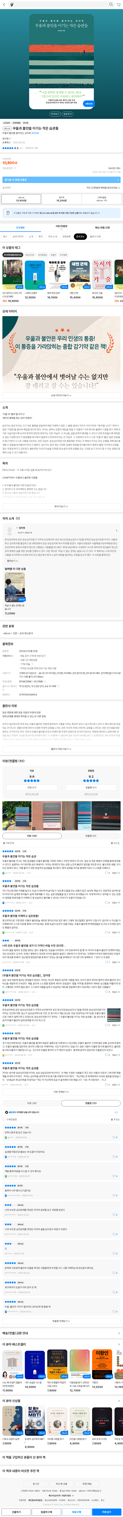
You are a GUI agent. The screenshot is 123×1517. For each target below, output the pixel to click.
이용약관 (22, 1500)
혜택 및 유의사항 (32, 794)
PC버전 (62, 1500)
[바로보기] (17, 815)
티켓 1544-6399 (49, 1490)
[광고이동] (111, 4)
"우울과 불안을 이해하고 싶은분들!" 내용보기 (61, 921)
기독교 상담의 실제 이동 (12, 1427)
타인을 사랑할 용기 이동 (80, 1428)
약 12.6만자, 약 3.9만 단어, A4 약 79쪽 (38, 686)
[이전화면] (4, 4)
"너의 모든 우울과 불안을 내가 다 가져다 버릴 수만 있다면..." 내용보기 (61, 951)
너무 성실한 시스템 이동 (35, 1371)
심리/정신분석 (26, 633)
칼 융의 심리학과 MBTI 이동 (35, 1427)
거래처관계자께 (83, 1500)
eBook (7, 633)
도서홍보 (94, 1500)
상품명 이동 (12, 281)
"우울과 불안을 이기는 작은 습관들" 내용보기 (61, 892)
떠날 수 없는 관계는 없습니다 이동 (15, 593)
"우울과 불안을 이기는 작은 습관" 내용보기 (61, 862)
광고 (102, 1500)
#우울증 (63, 255)
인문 (15, 633)
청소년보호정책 (51, 1500)
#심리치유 (30, 255)
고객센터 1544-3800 (30, 1490)
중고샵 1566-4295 (68, 1490)
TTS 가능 (26, 664)
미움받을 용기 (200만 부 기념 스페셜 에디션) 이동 (80, 1370)
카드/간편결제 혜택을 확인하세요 (102, 187)
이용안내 (6, 655)
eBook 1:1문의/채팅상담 (89, 1490)
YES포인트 (7, 168)
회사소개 (71, 1500)
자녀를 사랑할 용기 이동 (57, 1428)
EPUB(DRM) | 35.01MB (31, 681)
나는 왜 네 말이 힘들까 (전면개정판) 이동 (12, 1371)
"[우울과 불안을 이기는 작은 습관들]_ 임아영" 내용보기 (61, 981)
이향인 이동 (102, 1370)
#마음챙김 (42, 255)
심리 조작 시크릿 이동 (102, 1428)
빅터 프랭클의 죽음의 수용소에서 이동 (57, 1370)
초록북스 (6, 142)
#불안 (53, 255)
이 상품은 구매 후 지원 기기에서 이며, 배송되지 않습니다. (56, 213)
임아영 (5, 138)
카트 (119, 5)
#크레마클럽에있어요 (13, 255)
